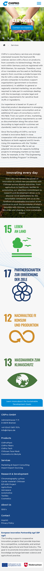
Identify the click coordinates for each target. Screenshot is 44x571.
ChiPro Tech (6, 448)
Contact (5, 515)
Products (6, 438)
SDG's (4, 509)
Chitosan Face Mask (10, 451)
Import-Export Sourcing (12, 468)
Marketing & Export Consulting (15, 465)
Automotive (6, 493)
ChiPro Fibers (7, 446)
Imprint (4, 520)
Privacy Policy (7, 523)
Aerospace (6, 490)
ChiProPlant (6, 443)
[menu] (39, 4)
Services (5, 460)
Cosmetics (6, 499)
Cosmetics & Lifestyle (11, 454)
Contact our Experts (22, 28)
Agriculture (6, 487)
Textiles (4, 496)
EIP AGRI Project (8, 484)
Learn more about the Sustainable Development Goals (22, 402)
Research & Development (14, 474)
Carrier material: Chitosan (13, 481)
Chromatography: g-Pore (12, 479)
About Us (6, 505)
